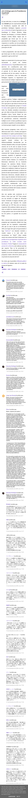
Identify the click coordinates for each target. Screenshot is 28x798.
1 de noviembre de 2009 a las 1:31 (14, 362)
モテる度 (8, 589)
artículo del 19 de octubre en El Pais (12, 136)
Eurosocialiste (9, 340)
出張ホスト (9, 769)
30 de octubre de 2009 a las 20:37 (14, 291)
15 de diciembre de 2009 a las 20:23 (15, 616)
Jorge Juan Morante (11, 395)
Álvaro (8, 409)
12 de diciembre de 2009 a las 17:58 (15, 569)
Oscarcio (8, 280)
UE (18, 269)
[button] (2, 17)
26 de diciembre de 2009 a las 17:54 (15, 783)
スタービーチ (9, 573)
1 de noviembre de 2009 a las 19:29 (15, 500)
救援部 (8, 605)
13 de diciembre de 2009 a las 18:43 (15, 585)
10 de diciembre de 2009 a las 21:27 (15, 531)
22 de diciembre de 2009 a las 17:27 (15, 716)
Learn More (11, 796)
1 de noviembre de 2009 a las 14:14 (15, 405)
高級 (7, 519)
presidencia (14, 269)
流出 (7, 656)
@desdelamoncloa (7, 64)
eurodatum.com (10, 316)
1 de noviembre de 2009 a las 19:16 (15, 488)
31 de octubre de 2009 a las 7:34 (14, 325)
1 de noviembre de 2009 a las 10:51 (15, 371)
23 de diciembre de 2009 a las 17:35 (15, 728)
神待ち (8, 720)
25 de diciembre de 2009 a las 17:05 (15, 765)
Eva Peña (8, 295)
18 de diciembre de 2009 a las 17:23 (15, 653)
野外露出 (8, 504)
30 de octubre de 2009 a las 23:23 (14, 312)
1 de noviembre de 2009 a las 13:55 (15, 391)
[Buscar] (26, 2)
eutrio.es (7, 231)
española (4, 269)
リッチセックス (10, 706)
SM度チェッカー (10, 689)
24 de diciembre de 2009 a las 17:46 (15, 742)
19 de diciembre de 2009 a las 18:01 (15, 668)
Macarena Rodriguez (11, 329)
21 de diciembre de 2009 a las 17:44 (15, 702)
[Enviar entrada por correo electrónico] (2, 267)
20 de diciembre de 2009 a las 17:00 (15, 685)
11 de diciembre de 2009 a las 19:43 (15, 552)
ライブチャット (10, 556)
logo (9, 269)
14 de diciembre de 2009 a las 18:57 (15, 601)
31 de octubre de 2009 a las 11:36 (14, 336)
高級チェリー (9, 732)
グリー (8, 672)
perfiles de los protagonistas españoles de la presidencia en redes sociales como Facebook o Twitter (14, 242)
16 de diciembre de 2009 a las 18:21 (15, 630)
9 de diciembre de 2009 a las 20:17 (14, 515)
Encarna (8, 375)
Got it (18, 796)
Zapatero (23, 269)
